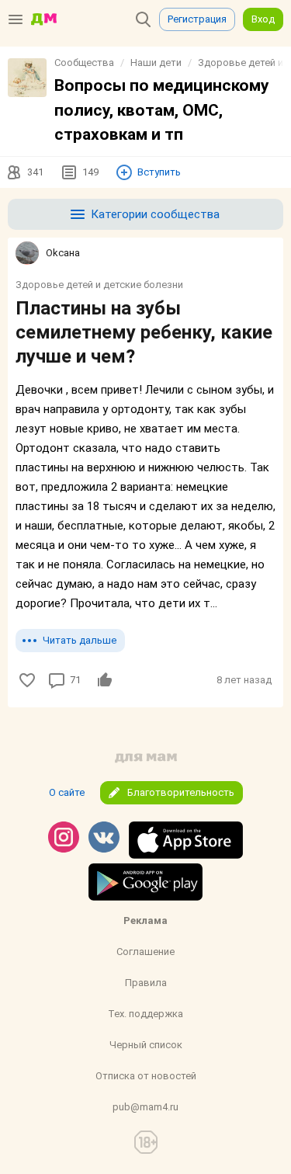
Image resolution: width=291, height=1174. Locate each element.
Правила (146, 982)
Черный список (145, 1045)
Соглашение (145, 951)
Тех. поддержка (145, 1013)
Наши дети (156, 62)
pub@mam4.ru (145, 1107)
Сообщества (84, 62)
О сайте (67, 792)
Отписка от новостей (145, 1076)
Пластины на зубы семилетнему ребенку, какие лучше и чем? (144, 332)
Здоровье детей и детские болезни (99, 284)
